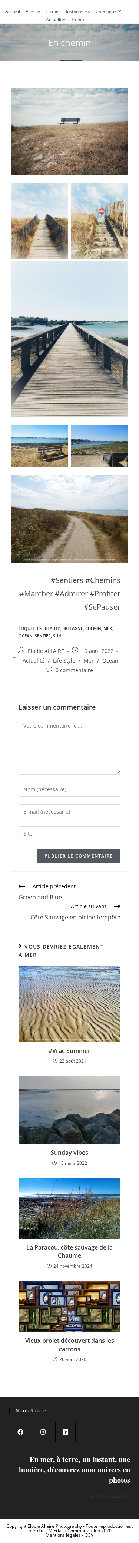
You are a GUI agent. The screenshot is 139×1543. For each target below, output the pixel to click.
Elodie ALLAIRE (46, 650)
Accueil (12, 11)
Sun (57, 635)
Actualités (56, 19)
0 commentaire (74, 670)
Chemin (93, 628)
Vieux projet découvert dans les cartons (69, 1344)
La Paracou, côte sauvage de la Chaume (69, 1251)
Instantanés (78, 11)
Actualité (33, 660)
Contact (80, 19)
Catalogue (106, 11)
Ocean (26, 635)
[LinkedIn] (65, 1432)
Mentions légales (64, 1535)
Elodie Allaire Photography (55, 1526)
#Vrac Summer (69, 1051)
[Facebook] (20, 1432)
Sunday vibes (69, 1152)
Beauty (52, 628)
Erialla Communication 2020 (82, 1530)
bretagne (72, 628)
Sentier (43, 635)
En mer (53, 11)
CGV (89, 1535)
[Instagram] (43, 1432)
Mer (107, 628)
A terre (33, 11)
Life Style (64, 660)
